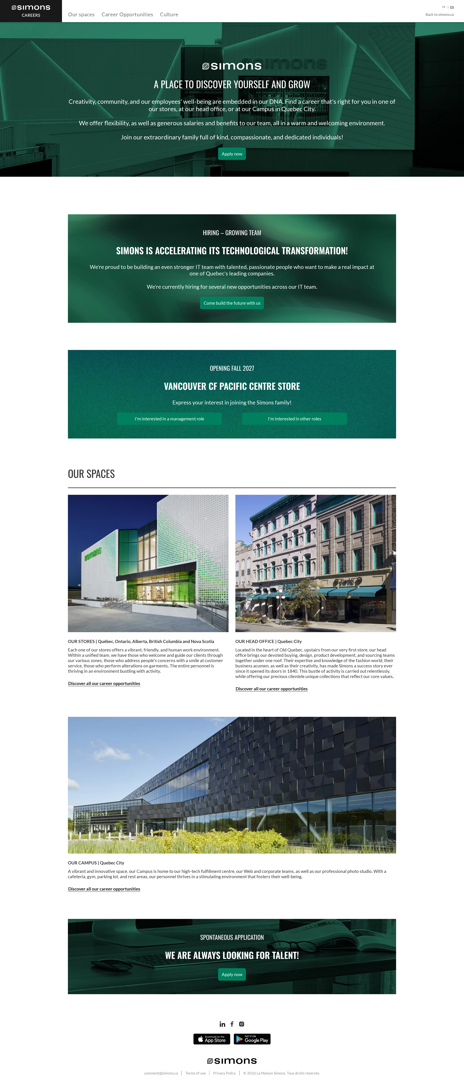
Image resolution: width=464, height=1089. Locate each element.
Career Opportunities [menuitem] (127, 14)
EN (452, 7)
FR (444, 7)
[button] (81, 14)
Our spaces (81, 14)
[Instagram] (241, 1024)
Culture (169, 14)
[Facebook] (232, 1024)
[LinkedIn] (222, 1024)
